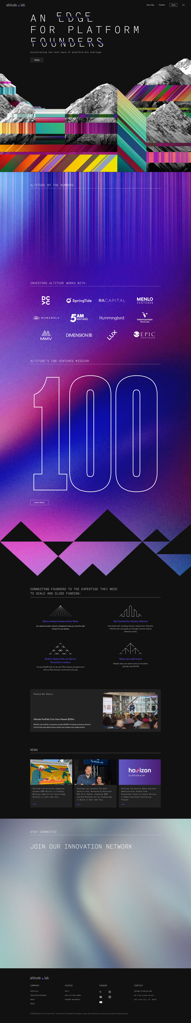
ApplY (67, 991)
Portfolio (162, 5)
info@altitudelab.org (143, 991)
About (32, 999)
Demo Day (150, 5)
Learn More (39, 502)
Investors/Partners (38, 995)
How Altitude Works (73, 995)
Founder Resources (72, 999)
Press (32, 1004)
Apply (173, 5)
